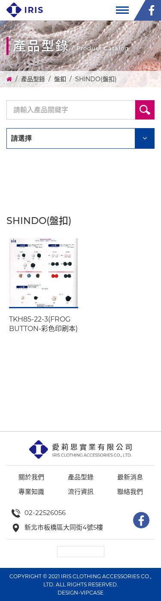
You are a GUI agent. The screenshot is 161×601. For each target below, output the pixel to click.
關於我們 (31, 477)
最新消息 (130, 477)
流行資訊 (81, 492)
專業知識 (31, 492)
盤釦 (60, 79)
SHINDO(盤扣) (96, 79)
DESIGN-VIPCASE (80, 592)
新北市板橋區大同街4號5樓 (63, 527)
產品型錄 (33, 79)
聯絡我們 (130, 492)
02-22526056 (45, 513)
